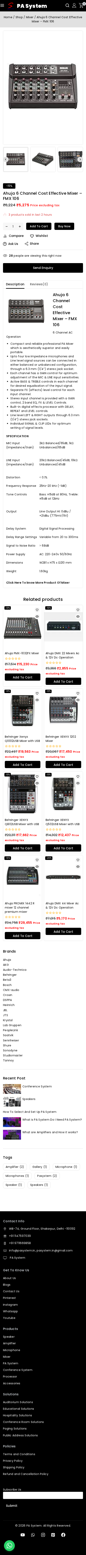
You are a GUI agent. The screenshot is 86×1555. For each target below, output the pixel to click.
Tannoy (8, 1060)
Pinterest (9, 1298)
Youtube (9, 1318)
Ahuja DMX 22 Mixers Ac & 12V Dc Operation (63, 655)
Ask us (13, 244)
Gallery (39, 1167)
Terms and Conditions (19, 1454)
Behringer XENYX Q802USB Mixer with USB (22, 822)
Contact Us (11, 1291)
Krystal (8, 1020)
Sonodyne (10, 1050)
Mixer (7, 1357)
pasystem (47, 1176)
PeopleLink (10, 1030)
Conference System (37, 1086)
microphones (17, 1176)
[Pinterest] (53, 1535)
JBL (5, 1010)
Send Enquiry (43, 268)
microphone (66, 1167)
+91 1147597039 (20, 1236)
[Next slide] (80, 159)
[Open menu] (2, 5)
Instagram (10, 1305)
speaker (14, 1185)
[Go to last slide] (6, 159)
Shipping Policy (14, 1467)
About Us (9, 1278)
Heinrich (9, 1005)
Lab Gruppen (12, 1025)
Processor (10, 1377)
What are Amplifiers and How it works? (50, 1132)
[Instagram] (43, 1535)
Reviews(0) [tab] (39, 284)
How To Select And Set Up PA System (29, 1112)
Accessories (11, 1383)
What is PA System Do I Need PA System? (52, 1120)
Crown (7, 995)
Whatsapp (10, 1311)
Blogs (7, 1285)
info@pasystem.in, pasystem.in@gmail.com (41, 1250)
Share (34, 243)
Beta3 (7, 980)
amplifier (15, 1167)
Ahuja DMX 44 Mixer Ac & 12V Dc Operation (62, 905)
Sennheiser (11, 1040)
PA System (17, 1258)
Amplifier (9, 1343)
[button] (15, 159)
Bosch (7, 985)
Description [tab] (15, 284)
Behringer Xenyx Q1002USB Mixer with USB (22, 739)
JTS (5, 1015)
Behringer (10, 975)
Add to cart (39, 226)
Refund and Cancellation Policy (25, 1474)
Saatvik (8, 1035)
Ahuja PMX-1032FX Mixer (22, 653)
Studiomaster (13, 1055)
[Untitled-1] (43, 88)
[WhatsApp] (33, 1535)
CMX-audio (11, 990)
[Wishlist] (37, 610)
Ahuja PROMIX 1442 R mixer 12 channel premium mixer (20, 907)
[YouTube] (23, 1535)
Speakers (28, 1099)
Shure (7, 1045)
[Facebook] (63, 1535)
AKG (6, 965)
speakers (39, 1185)
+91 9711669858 (20, 1243)
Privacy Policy (13, 1461)
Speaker (9, 1337)
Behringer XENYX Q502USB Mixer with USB (63, 822)
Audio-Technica (14, 970)
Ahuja (7, 960)
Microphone (11, 1350)
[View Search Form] (67, 5)
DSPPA (7, 1000)
